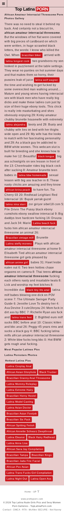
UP (35, 492)
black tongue (46, 156)
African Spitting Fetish (20, 425)
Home (28, 492)
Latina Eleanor (16, 437)
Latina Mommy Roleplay (22, 383)
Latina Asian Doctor (19, 407)
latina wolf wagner (46, 79)
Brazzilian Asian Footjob (22, 413)
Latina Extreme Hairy (20, 389)
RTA (24, 509)
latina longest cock (17, 61)
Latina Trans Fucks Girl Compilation (29, 472)
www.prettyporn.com (32, 499)
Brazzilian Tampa (17, 455)
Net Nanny (55, 509)
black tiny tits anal (38, 289)
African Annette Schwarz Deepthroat (29, 431)
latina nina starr (16, 204)
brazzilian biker (31, 55)
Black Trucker (48, 372)
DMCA (16, 509)
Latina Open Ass (41, 478)
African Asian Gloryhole (21, 372)
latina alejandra (15, 124)
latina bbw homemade (32, 175)
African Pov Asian (18, 466)
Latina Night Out (17, 478)
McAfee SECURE (38, 509)
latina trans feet (22, 317)
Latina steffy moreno (19, 243)
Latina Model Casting (20, 401)
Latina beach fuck (44, 223)
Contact (7, 509)
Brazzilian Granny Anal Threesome (28, 378)
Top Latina (31, 9)
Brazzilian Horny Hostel (21, 395)
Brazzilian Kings (42, 455)
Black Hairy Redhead (41, 437)
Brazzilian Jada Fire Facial (23, 460)
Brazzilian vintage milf (19, 237)
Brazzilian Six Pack (18, 419)
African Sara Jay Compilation (25, 449)
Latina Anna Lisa (17, 443)
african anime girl (17, 262)
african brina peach (18, 189)
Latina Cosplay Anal (19, 366)
